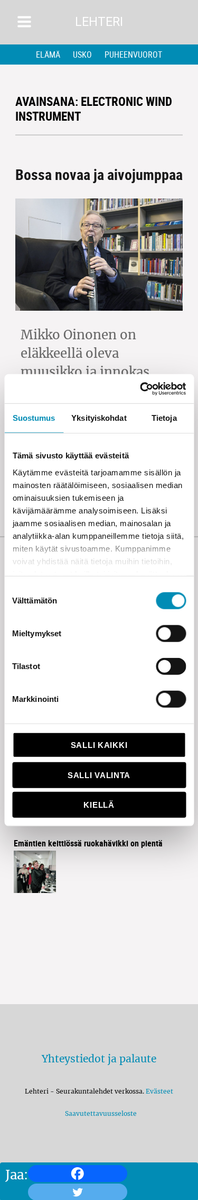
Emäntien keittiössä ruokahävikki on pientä (88, 843)
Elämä (48, 54)
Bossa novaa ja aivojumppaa (99, 174)
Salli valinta (99, 774)
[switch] (171, 633)
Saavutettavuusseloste (99, 1113)
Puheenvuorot (133, 54)
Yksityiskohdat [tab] (98, 417)
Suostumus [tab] (34, 417)
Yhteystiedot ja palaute (99, 1058)
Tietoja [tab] (164, 417)
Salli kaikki (99, 745)
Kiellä (98, 804)
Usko (82, 54)
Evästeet (159, 1091)
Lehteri (99, 22)
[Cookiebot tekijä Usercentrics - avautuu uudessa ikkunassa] (141, 388)
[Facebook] (77, 1173)
